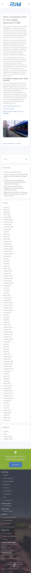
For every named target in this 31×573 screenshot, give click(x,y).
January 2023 (7, 300)
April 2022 (6, 322)
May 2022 (6, 320)
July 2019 (6, 403)
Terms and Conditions (13, 569)
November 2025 (8, 222)
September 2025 (8, 227)
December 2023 (8, 276)
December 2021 (8, 332)
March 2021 (7, 354)
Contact (28, 570)
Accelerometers (8, 520)
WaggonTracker (8, 511)
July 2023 (6, 288)
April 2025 (6, 236)
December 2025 (8, 219)
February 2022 (8, 327)
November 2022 (8, 305)
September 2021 (8, 339)
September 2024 (8, 254)
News (5, 434)
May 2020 (6, 378)
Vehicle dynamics (8, 478)
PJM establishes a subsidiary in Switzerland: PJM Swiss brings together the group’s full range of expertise (16, 194)
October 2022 (8, 307)
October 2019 (8, 395)
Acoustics (6, 488)
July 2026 (6, 207)
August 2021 (7, 342)
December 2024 (8, 246)
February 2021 (8, 356)
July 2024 (6, 259)
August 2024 (7, 256)
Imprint (3, 569)
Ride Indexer (7, 524)
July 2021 (6, 344)
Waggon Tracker (8, 439)
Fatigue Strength (8, 481)
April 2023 (6, 293)
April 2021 (6, 351)
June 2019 (6, 405)
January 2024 (7, 273)
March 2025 (7, 239)
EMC (4, 497)
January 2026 (7, 217)
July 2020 (6, 373)
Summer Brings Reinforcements (13, 172)
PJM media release (8, 109)
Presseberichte (11, 143)
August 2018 (7, 413)
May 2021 (6, 349)
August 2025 (7, 229)
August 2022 (7, 312)
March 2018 (7, 417)
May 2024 (6, 263)
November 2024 (8, 249)
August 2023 (7, 285)
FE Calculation (7, 533)
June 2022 (6, 317)
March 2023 (7, 295)
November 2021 (8, 334)
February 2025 (8, 241)
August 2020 (7, 371)
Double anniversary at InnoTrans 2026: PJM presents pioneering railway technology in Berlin (16, 176)
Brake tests (6, 484)
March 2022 (7, 325)
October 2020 (8, 366)
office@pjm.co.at (6, 552)
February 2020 (8, 386)
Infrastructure (7, 500)
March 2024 (7, 268)
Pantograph (6, 494)
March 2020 (7, 383)
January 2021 (7, 359)
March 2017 (7, 420)
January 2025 (7, 244)
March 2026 (7, 214)
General (5, 143)
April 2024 (6, 266)
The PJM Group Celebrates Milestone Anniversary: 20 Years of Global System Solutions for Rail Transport (14, 182)
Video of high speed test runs (12, 106)
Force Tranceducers (9, 527)
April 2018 (6, 415)
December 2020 (8, 361)
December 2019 (8, 391)
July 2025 (6, 232)
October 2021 (8, 337)
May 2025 (6, 234)
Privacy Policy (24, 569)
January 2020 (7, 388)
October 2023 (8, 281)
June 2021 (6, 347)
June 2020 (6, 376)
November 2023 (8, 278)
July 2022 (6, 315)
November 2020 (8, 364)
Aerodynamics (7, 491)
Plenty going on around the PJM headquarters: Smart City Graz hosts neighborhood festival (14, 188)
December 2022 (8, 303)
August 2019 (7, 400)
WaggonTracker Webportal (16, 562)
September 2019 (8, 398)
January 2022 (7, 329)
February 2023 (8, 298)
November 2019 (8, 393)
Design (5, 539)
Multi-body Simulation (9, 536)
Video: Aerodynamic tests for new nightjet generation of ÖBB (14, 19)
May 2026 (6, 210)
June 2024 (6, 261)
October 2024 (8, 251)
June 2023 (6, 290)
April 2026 (6, 212)
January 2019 (7, 410)
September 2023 (8, 283)
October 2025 (8, 224)
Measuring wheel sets (10, 517)
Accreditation (7, 506)
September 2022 (8, 310)
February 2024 (8, 271)
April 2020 (6, 381)
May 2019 (6, 408)
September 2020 (8, 369)
